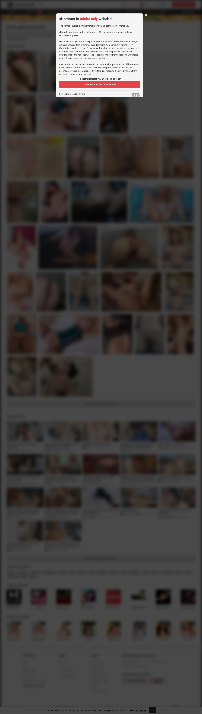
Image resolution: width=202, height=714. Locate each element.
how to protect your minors (72, 94)
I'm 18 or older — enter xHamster (99, 84)
